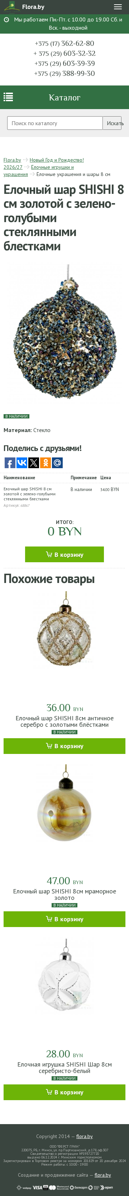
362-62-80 (64, 43)
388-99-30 (64, 73)
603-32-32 (64, 53)
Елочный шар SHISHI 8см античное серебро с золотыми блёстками (64, 721)
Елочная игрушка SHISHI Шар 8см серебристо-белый (64, 1067)
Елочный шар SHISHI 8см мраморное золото (64, 894)
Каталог (65, 97)
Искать (114, 123)
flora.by (84, 1136)
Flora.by (12, 160)
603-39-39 (64, 63)
